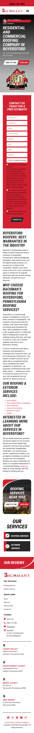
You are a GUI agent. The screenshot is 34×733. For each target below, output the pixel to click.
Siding (9, 413)
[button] (27, 11)
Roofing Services (20, 536)
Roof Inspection (12, 406)
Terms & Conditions (17, 187)
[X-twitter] (12, 717)
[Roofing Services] (7, 535)
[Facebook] (8, 717)
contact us (24, 466)
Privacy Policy (13, 206)
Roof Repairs (12, 400)
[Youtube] (21, 717)
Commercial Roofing (14, 408)
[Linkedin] (17, 717)
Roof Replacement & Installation (19, 403)
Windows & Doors (13, 411)
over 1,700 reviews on (14, 20)
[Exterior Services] (7, 546)
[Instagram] (25, 717)
